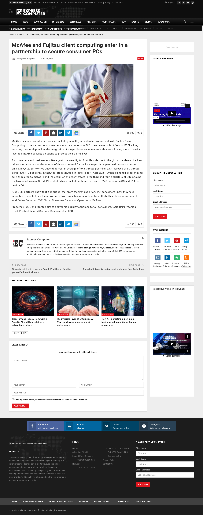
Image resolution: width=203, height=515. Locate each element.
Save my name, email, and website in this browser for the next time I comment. (51, 399)
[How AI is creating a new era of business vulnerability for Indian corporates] (123, 301)
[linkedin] (188, 2)
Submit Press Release (71, 2)
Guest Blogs (109, 21)
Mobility (116, 28)
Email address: (160, 202)
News (25, 21)
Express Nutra (114, 456)
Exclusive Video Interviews (169, 289)
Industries (36, 29)
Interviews (58, 21)
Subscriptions (143, 501)
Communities (18, 29)
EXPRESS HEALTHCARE (118, 448)
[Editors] (10, 444)
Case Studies (55, 29)
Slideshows (74, 29)
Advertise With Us (50, 2)
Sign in (170, 2)
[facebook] (179, 2)
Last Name (158, 191)
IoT (107, 28)
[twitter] (183, 2)
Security (160, 28)
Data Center (95, 28)
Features (92, 21)
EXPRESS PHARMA (86, 468)
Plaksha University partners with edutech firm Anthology (113, 269)
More (170, 28)
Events (135, 21)
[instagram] (192, 2)
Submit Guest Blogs (86, 460)
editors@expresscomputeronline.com (29, 444)
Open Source (145, 28)
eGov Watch (40, 21)
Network (89, 2)
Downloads (164, 21)
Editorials (75, 21)
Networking (130, 28)
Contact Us (117, 2)
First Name (158, 180)
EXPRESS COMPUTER (118, 452)
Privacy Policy (103, 2)
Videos (148, 21)
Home (37, 2)
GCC (124, 21)
